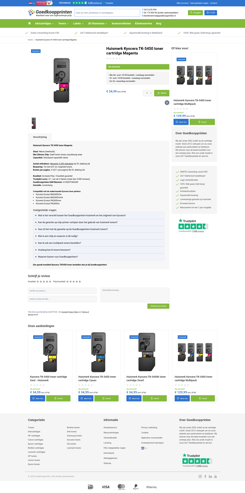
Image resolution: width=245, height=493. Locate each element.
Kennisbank (109, 453)
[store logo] (50, 12)
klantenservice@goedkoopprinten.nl (160, 16)
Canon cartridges (35, 440)
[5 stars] (50, 281)
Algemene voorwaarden (151, 438)
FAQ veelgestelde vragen (115, 448)
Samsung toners (74, 435)
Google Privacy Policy (70, 312)
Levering (107, 443)
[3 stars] (43, 281)
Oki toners (71, 444)
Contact (213, 3)
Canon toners (34, 460)
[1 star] (37, 281)
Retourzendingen (111, 432)
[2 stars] (40, 281)
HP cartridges (34, 435)
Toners (31, 427)
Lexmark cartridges (36, 452)
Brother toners (73, 427)
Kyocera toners (73, 440)
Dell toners (72, 431)
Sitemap (107, 463)
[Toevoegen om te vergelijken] (167, 102)
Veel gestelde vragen (199, 3)
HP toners (32, 456)
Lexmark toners (74, 448)
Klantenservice (110, 427)
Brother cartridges (36, 448)
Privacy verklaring (149, 427)
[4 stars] (46, 281)
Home (30, 40)
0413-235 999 (150, 9)
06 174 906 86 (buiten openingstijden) (161, 12)
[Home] (29, 23)
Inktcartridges (34, 431)
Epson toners (34, 464)
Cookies (144, 432)
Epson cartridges (35, 444)
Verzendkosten (110, 438)
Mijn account (182, 3)
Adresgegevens (110, 458)
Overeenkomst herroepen (152, 443)
